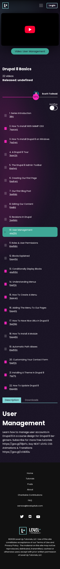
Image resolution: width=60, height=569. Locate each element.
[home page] (30, 533)
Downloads (31, 400)
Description (12, 400)
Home (30, 473)
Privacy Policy (11, 545)
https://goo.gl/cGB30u (16, 452)
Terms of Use (43, 542)
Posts (30, 484)
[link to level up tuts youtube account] (38, 518)
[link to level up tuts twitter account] (22, 518)
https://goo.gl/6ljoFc (15, 444)
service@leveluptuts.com (30, 505)
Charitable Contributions (30, 495)
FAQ (30, 500)
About (30, 489)
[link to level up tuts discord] (30, 518)
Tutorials (30, 478)
